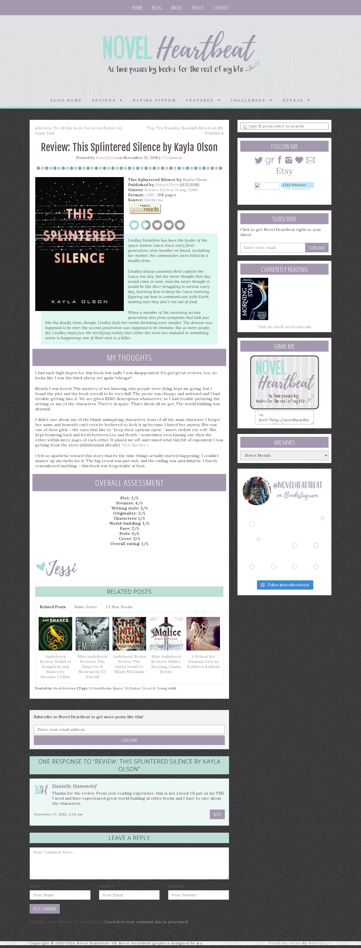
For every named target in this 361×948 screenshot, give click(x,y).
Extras (295, 100)
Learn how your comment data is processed (146, 921)
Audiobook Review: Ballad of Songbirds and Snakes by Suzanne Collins (55, 666)
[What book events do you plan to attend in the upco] (252, 545)
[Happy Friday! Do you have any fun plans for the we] (316, 524)
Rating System (154, 100)
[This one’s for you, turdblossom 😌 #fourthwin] (316, 545)
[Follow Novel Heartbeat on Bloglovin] (297, 185)
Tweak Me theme (284, 943)
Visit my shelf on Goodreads (284, 326)
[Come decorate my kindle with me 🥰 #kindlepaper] (295, 566)
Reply (217, 814)
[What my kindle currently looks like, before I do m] (316, 566)
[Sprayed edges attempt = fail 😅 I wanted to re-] (274, 566)
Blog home (66, 100)
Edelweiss (153, 199)
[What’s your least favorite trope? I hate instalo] (295, 545)
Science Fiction (158, 189)
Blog (157, 7)
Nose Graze (320, 943)
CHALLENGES (250, 100)
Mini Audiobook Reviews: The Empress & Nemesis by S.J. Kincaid (92, 666)
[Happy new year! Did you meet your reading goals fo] (295, 524)
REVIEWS (106, 100)
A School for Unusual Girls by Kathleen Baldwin (203, 661)
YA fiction (132, 688)
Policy (198, 7)
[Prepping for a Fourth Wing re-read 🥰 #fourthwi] (252, 566)
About (176, 7)
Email (106, 886)
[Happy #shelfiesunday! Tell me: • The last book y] (274, 545)
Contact (221, 7)
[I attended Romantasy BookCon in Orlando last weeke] (252, 524)
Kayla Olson (195, 179)
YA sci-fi (148, 688)
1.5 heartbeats (100, 688)
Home (137, 7)
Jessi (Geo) (106, 157)
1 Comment (171, 157)
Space (118, 688)
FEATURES (202, 100)
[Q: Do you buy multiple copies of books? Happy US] (274, 524)
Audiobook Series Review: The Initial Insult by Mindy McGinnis (129, 664)
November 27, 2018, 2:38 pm (58, 814)
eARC (150, 194)
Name (37, 886)
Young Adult (186, 189)
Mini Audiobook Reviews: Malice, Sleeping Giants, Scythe (166, 664)
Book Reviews (64, 688)
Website (176, 886)
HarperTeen (167, 184)
